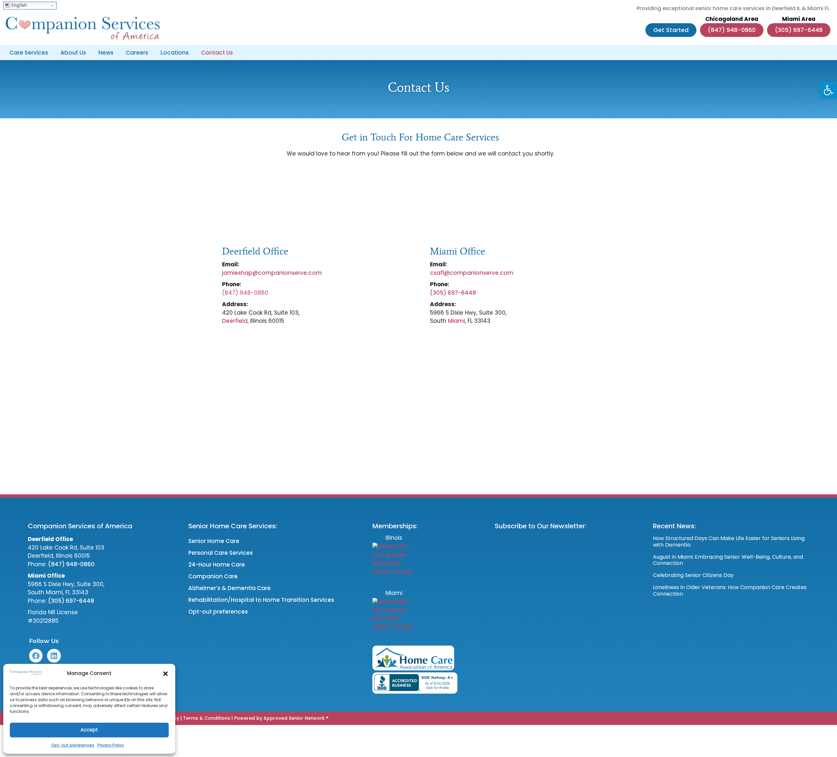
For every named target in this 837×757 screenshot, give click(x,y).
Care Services (28, 53)
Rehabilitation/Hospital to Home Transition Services (261, 600)
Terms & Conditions (206, 718)
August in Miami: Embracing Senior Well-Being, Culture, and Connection (728, 560)
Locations (175, 53)
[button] (828, 90)
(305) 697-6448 (453, 293)
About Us (73, 53)
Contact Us (217, 53)
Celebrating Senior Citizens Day (693, 575)
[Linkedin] (53, 655)
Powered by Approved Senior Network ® (281, 718)
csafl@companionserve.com (471, 273)
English (18, 5)
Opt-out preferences (72, 745)
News (105, 53)
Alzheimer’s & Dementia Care (229, 588)
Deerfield (235, 321)
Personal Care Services (220, 553)
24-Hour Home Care (216, 564)
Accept (89, 729)
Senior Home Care (213, 541)
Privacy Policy (110, 745)
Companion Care (213, 576)
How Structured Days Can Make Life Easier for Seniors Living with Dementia (729, 541)
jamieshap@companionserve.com (272, 273)
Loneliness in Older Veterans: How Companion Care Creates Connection (730, 590)
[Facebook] (36, 655)
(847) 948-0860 (71, 564)
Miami (456, 321)
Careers (137, 53)
